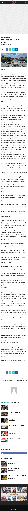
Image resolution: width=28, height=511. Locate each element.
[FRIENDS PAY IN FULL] (4, 414)
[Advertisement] (14, 19)
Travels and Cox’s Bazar (6, 380)
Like (25, 453)
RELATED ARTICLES (5, 402)
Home (2, 35)
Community (7, 35)
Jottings (8, 37)
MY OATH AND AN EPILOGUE (16, 425)
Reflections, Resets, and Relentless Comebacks (21, 381)
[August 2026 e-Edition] (4, 440)
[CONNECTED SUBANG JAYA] (4, 407)
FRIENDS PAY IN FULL (14, 412)
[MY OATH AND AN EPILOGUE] (4, 427)
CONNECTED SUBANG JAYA (16, 406)
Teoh (4, 44)
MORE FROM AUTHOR (15, 402)
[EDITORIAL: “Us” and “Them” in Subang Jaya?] (4, 433)
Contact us (18, 507)
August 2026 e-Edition (14, 438)
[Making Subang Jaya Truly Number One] (4, 420)
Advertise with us (11, 507)
